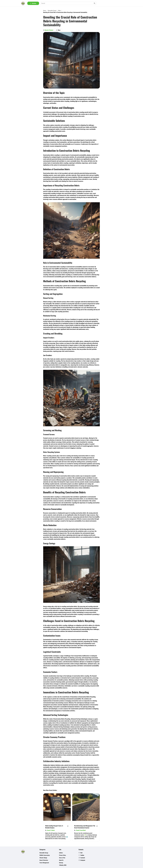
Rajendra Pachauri (49, 30)
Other (59, 10)
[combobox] (67, 3)
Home (44, 10)
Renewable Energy (52, 10)
